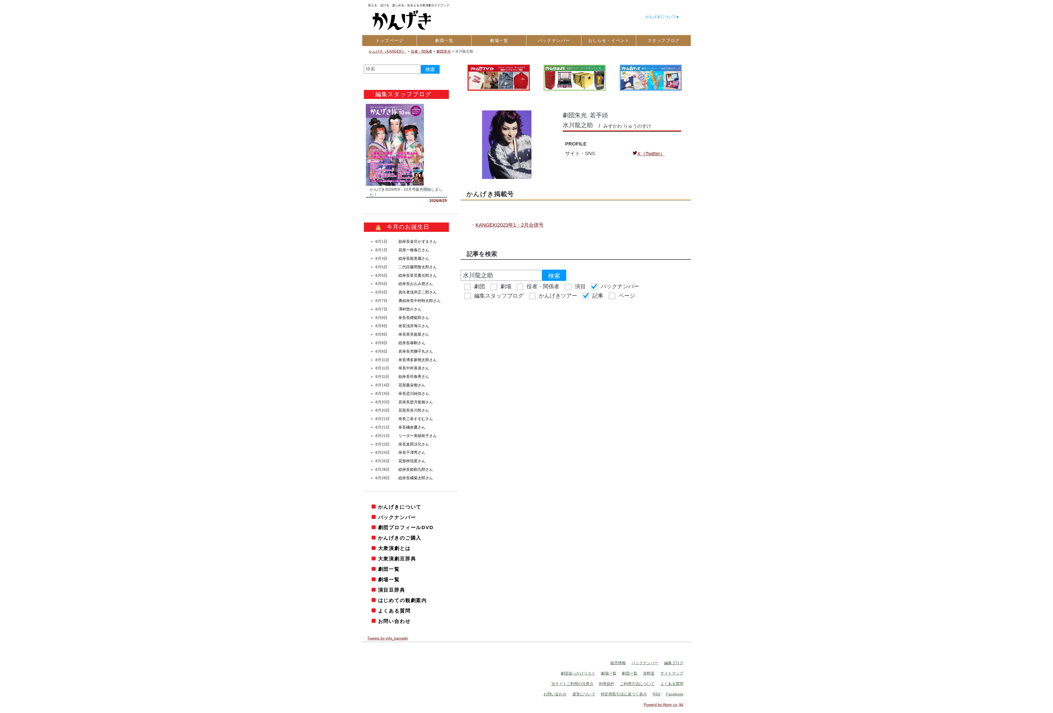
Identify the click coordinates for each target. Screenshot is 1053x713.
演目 (580, 286)
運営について (583, 694)
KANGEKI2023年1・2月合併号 (509, 225)
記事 (597, 296)
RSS (656, 694)
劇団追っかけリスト (578, 673)
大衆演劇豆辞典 (397, 558)
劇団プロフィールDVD (406, 527)
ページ (627, 296)
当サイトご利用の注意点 (572, 683)
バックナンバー (620, 286)
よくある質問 (394, 611)
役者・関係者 (542, 286)
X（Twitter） (651, 153)
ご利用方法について (637, 683)
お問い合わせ (394, 621)
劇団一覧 (389, 569)
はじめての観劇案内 (402, 600)
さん (417, 241)
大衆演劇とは (394, 548)
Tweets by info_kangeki (387, 638)
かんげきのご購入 (399, 538)
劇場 (505, 286)
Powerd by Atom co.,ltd (663, 704)
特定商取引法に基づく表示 (624, 694)
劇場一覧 (389, 579)
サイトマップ (671, 673)
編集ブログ (673, 663)
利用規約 (606, 683)
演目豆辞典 (391, 590)
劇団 (479, 286)
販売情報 (618, 663)
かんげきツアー (558, 296)
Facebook (674, 694)
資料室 (649, 673)
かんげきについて (660, 17)
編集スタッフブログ (498, 296)
